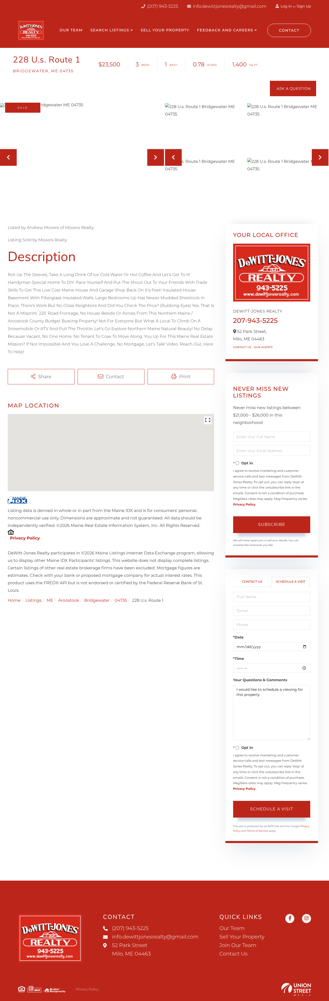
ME (50, 600)
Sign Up (304, 6)
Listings (33, 600)
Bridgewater (97, 600)
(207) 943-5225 (162, 6)
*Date (238, 637)
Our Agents (263, 347)
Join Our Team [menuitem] (238, 945)
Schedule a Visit (290, 582)
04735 (121, 600)
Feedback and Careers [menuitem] (225, 30)
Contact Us (242, 347)
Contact (289, 30)
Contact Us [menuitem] (234, 954)
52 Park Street (131, 949)
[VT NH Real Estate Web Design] (296, 989)
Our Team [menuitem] (71, 30)
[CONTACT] (293, 88)
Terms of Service (257, 830)
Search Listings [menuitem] (109, 30)
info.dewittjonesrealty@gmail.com (230, 6)
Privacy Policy (25, 538)
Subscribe (271, 524)
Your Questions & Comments (260, 680)
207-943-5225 (255, 320)
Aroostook (68, 600)
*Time (238, 658)
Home (14, 600)
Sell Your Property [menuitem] (165, 30)
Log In (286, 6)
